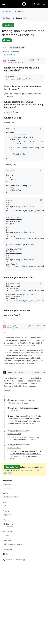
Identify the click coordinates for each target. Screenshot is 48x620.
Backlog (35, 400)
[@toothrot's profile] (4, 372)
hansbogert (11, 60)
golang (8, 11)
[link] (12, 400)
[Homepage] (24, 4)
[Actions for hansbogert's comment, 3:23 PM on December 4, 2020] (43, 325)
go (15, 11)
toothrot (10, 372)
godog (32, 340)
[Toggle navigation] (4, 4)
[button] (41, 129)
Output (12, 112)
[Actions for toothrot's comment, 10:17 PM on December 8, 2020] (43, 372)
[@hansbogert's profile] (4, 61)
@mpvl (10, 390)
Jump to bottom (8, 55)
